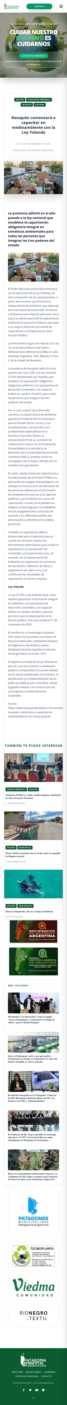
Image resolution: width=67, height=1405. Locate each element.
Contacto (39, 6)
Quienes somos (33, 1372)
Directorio (17, 1372)
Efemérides (49, 1372)
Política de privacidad (27, 1376)
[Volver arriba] (33, 1398)
